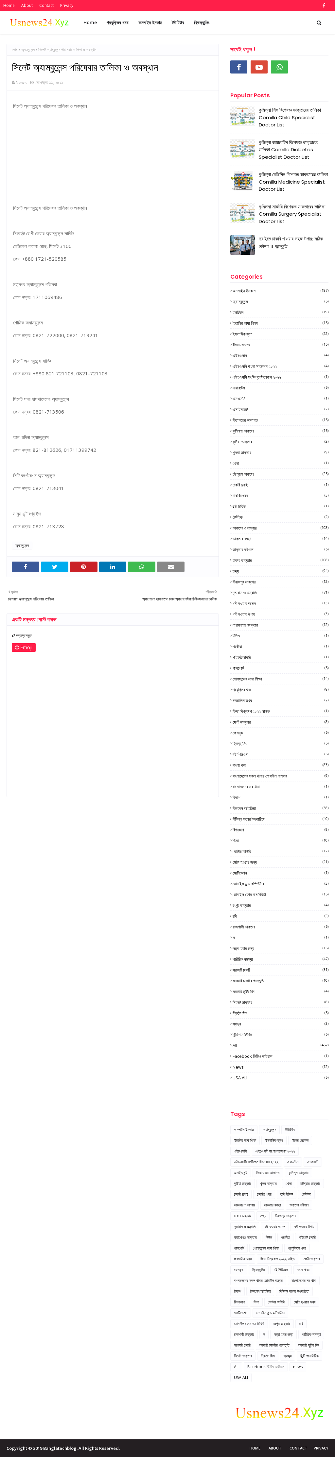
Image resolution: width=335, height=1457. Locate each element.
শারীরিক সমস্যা (280, 959)
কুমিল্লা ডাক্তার (280, 431)
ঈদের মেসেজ (280, 345)
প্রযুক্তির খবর (280, 690)
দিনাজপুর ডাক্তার (280, 582)
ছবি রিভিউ (280, 506)
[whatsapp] (279, 67)
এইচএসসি (280, 355)
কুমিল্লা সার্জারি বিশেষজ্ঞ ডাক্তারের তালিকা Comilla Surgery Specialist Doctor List (292, 214)
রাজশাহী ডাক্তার (280, 927)
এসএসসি (280, 398)
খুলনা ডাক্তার (280, 452)
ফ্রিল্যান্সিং (280, 743)
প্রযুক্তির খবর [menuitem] (118, 22)
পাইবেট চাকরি (280, 657)
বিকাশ (280, 797)
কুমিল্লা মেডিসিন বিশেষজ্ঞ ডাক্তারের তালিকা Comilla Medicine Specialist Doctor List (293, 181)
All (280, 1045)
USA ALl (280, 1078)
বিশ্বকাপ (280, 830)
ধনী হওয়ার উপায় (280, 614)
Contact (46, 5)
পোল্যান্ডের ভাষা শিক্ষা (280, 679)
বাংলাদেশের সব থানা (280, 787)
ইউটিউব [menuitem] (178, 22)
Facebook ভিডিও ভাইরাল (280, 1056)
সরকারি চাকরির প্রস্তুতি (280, 981)
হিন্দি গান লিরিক (280, 1035)
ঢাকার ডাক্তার (280, 560)
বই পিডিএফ (280, 754)
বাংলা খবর (280, 765)
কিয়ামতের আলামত (280, 420)
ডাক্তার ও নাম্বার (280, 528)
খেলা (280, 463)
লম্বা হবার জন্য (280, 948)
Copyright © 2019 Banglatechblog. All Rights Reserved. (63, 1448)
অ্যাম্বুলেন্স (28, 49)
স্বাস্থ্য (280, 1024)
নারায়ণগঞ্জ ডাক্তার (280, 625)
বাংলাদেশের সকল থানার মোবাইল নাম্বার (280, 776)
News (21, 82)
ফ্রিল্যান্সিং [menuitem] (201, 22)
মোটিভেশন (280, 873)
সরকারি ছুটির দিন (280, 991)
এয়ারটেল (280, 388)
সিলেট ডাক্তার (280, 1002)
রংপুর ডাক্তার (280, 905)
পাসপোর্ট (280, 668)
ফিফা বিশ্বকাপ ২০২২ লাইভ (280, 711)
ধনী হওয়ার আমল (280, 603)
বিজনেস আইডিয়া (280, 808)
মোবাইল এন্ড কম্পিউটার (280, 884)
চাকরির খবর (280, 496)
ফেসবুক (280, 733)
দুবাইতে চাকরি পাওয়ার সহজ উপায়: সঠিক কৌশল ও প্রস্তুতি (291, 242)
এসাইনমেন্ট (280, 409)
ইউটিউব (280, 312)
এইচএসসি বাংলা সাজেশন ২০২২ (280, 366)
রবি (280, 916)
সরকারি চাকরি (280, 970)
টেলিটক (280, 517)
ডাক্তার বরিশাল (280, 549)
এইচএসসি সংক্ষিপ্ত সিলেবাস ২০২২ (280, 377)
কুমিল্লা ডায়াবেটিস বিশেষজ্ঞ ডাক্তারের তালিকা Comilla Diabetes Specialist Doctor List (288, 149)
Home (9, 5)
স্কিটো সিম (280, 1013)
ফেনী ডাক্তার (280, 722)
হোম (15, 49)
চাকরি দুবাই (280, 485)
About (27, 5)
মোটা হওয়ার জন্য (280, 862)
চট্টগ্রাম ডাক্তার (280, 474)
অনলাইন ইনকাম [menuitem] (150, 22)
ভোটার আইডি (280, 851)
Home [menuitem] (90, 22)
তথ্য (280, 571)
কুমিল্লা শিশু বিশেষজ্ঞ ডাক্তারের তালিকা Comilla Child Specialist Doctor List (290, 117)
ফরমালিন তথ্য (280, 700)
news (280, 1067)
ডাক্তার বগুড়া (280, 539)
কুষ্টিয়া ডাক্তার (280, 442)
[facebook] (323, 5)
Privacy (66, 5)
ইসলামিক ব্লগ (280, 334)
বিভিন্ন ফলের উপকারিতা (280, 819)
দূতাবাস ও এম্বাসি (280, 593)
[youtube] (259, 67)
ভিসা (280, 840)
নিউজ (280, 636)
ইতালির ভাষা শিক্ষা (280, 323)
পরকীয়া (280, 646)
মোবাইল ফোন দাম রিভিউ (280, 894)
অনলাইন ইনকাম (280, 291)
